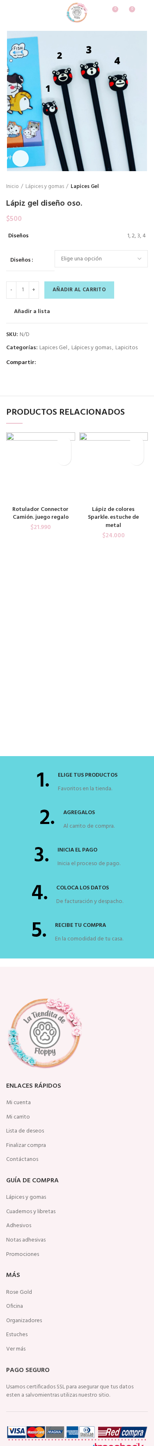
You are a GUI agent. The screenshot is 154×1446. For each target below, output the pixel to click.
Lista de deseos (25, 1131)
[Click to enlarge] (20, 158)
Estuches (17, 1335)
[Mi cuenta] (145, 12)
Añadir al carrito (79, 289)
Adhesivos (18, 1226)
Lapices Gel (85, 186)
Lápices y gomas (44, 186)
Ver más (15, 1349)
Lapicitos (126, 348)
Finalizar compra (26, 1146)
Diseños (20, 260)
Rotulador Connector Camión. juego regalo (40, 513)
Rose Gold (19, 1292)
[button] (64, 458)
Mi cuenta (18, 1103)
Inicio (12, 186)
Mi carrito (18, 1117)
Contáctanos (22, 1160)
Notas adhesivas (26, 1240)
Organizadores (24, 1321)
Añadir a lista (32, 312)
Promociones (22, 1255)
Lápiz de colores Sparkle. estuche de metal (113, 517)
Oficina (14, 1306)
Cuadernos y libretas (30, 1212)
